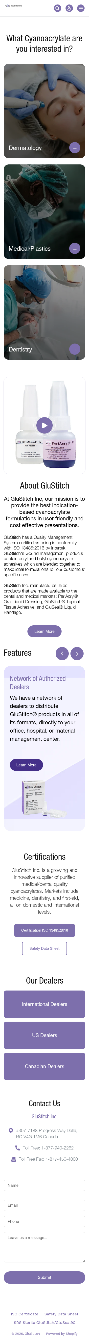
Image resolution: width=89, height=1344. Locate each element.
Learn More (44, 631)
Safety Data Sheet (44, 948)
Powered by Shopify (62, 1334)
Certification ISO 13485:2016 (44, 930)
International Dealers (44, 1004)
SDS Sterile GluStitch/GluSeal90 (44, 1322)
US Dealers (44, 1035)
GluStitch (32, 1334)
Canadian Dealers (44, 1066)
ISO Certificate (24, 1314)
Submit (44, 1277)
